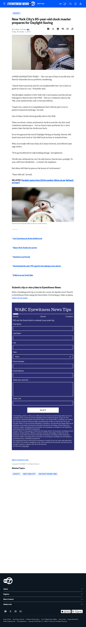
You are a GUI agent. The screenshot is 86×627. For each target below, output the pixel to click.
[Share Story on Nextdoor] (62, 29)
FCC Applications (22, 621)
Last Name (17, 333)
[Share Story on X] (53, 29)
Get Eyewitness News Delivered (27, 238)
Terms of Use (62, 619)
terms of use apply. (20, 297)
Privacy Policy (7, 619)
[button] (4, 3)
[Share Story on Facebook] (48, 29)
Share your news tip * (21, 380)
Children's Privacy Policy (33, 619)
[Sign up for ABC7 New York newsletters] (20, 611)
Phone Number (18, 361)
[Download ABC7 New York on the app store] (66, 611)
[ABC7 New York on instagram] (15, 611)
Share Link (17, 398)
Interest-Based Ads (73, 619)
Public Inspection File (9, 621)
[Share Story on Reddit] (58, 29)
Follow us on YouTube (23, 275)
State (15, 352)
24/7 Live (40, 4)
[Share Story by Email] (67, 29)
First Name (17, 324)
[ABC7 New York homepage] (21, 3)
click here (25, 446)
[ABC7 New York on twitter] (10, 611)
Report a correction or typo (20, 460)
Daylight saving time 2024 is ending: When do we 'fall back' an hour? (43, 181)
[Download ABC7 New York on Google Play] (77, 611)
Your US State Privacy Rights (49, 619)
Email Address (18, 371)
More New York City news (25, 247)
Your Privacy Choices (18, 619)
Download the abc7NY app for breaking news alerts (37, 266)
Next (43, 410)
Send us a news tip (21, 256)
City (14, 343)
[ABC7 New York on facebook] (5, 611)
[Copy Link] (72, 29)
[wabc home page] (7, 580)
